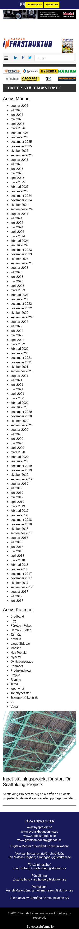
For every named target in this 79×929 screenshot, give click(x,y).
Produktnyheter (21, 670)
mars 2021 (18, 398)
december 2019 (21, 465)
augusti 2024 (19, 213)
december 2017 (21, 573)
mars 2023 (18, 290)
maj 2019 (17, 497)
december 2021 (21, 357)
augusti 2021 (19, 375)
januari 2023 (19, 299)
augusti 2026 (19, 105)
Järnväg (16, 634)
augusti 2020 (19, 429)
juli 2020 (16, 434)
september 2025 (22, 155)
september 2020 (22, 425)
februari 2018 (20, 564)
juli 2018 (16, 542)
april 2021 (17, 393)
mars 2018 (18, 560)
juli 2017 (16, 596)
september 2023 (22, 263)
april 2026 (17, 123)
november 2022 (21, 308)
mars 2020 (18, 452)
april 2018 (17, 555)
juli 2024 (16, 218)
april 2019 (17, 501)
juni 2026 (17, 114)
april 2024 (17, 231)
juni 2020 (17, 438)
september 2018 (22, 533)
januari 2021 (19, 407)
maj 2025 (17, 173)
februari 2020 (20, 456)
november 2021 (21, 362)
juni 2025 (17, 168)
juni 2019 (17, 492)
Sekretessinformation (41, 926)
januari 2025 (19, 191)
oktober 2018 (19, 528)
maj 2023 (17, 281)
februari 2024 (20, 240)
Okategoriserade (22, 661)
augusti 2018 (19, 537)
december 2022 (21, 303)
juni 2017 (17, 600)
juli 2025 (16, 164)
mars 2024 (18, 236)
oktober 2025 (19, 150)
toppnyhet (17, 688)
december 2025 (21, 141)
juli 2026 (16, 110)
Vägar (15, 706)
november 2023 (21, 254)
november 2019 (21, 470)
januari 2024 (19, 245)
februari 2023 (20, 294)
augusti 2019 (19, 483)
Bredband (17, 616)
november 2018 (21, 524)
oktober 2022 (19, 312)
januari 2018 (19, 569)
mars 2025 (18, 182)
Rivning (16, 679)
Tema (14, 684)
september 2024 (22, 209)
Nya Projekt (18, 652)
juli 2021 (16, 380)
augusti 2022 (19, 321)
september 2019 (22, 479)
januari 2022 (19, 353)
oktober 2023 (19, 258)
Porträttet (17, 666)
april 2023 (17, 285)
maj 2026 (17, 119)
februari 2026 (20, 132)
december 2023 (21, 249)
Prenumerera (34, 5)
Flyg (13, 621)
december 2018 (21, 519)
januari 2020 (19, 461)
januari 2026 (19, 137)
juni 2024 (17, 222)
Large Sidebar (20, 643)
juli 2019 (16, 488)
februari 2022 (20, 348)
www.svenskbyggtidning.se (39, 831)
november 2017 (21, 578)
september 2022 (22, 317)
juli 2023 (16, 272)
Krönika (16, 639)
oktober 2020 (19, 420)
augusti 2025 (19, 159)
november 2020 (21, 416)
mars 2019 (18, 506)
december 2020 (21, 411)
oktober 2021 (19, 366)
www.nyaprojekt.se (39, 827)
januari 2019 (19, 515)
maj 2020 (17, 443)
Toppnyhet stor (20, 693)
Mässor (16, 648)
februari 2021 (20, 402)
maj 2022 (17, 335)
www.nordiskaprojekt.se (39, 835)
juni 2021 (17, 384)
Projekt (15, 675)
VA (13, 702)
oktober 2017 (19, 582)
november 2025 (21, 146)
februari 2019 (20, 510)
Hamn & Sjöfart (21, 630)
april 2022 (17, 339)
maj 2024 (17, 227)
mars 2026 (18, 128)
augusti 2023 (19, 267)
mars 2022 (18, 344)
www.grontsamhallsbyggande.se (39, 840)
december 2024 (21, 195)
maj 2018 (17, 551)
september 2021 (22, 371)
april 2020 (17, 447)
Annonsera (52, 5)
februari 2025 (20, 186)
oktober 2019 (19, 474)
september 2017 (22, 587)
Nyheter (16, 657)
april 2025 (17, 177)
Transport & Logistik (24, 697)
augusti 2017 (19, 591)
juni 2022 (17, 330)
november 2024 (21, 200)
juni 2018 (17, 546)
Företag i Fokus (21, 625)
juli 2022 (16, 326)
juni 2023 (17, 276)
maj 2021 (17, 389)
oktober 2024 (19, 204)
